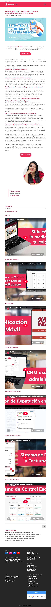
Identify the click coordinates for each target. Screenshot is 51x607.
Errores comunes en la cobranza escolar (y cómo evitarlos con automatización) (22, 534)
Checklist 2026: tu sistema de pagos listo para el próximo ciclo (19, 532)
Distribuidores (31, 580)
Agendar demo (25, 155)
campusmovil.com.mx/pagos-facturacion (30, 98)
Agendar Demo (25, 53)
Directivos (13, 15)
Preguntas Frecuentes (33, 586)
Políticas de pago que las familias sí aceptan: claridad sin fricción (19, 538)
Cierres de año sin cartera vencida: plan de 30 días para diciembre (20, 536)
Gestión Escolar (18, 15)
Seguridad (30, 585)
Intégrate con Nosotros (33, 576)
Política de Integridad (32, 578)
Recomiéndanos (31, 581)
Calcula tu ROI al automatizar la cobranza (14, 540)
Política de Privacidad (33, 583)
